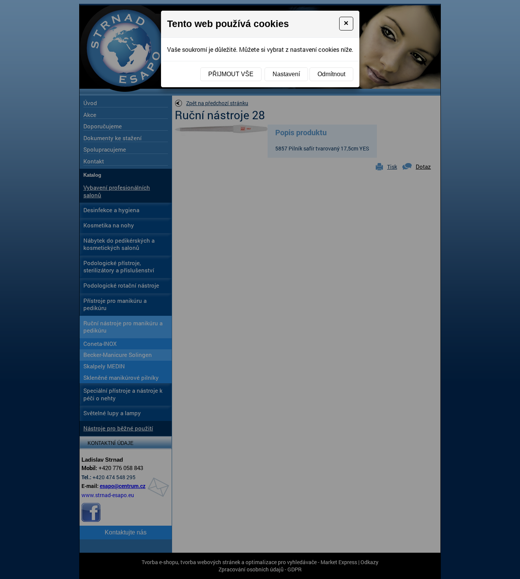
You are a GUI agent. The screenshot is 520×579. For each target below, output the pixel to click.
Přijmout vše (231, 74)
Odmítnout (331, 74)
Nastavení (286, 74)
